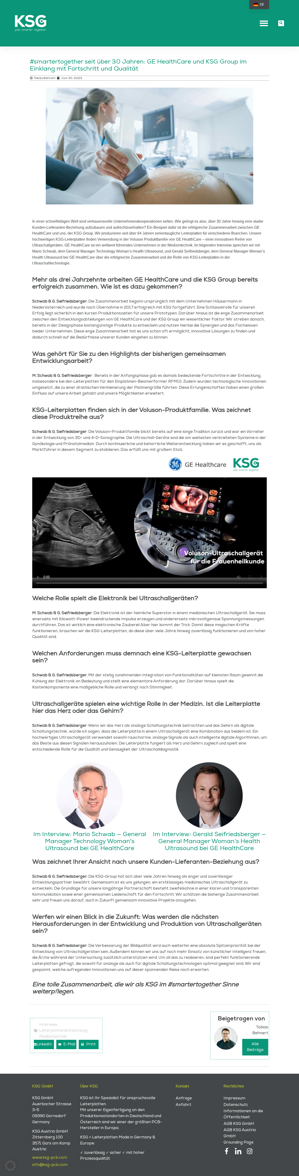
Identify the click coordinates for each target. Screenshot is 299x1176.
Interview (48, 1024)
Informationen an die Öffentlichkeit (243, 1114)
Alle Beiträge (255, 1047)
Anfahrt (183, 1104)
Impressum (234, 1098)
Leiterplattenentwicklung (63, 1030)
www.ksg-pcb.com (49, 1157)
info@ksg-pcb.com (50, 1164)
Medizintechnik (53, 1036)
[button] (264, 23)
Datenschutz (236, 1104)
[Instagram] (249, 1151)
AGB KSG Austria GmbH (240, 1133)
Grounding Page (238, 1142)
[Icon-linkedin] (238, 1151)
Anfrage (184, 1098)
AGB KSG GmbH (239, 1123)
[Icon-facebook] (227, 1151)
